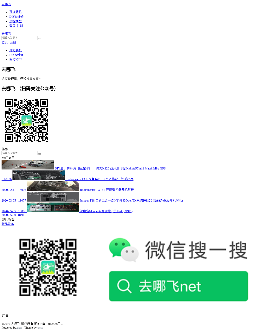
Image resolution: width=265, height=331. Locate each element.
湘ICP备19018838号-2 (48, 324)
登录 (12, 26)
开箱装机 (15, 12)
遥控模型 (15, 21)
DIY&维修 (16, 16)
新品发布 (8, 224)
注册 (20, 26)
